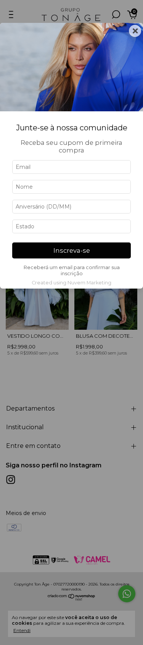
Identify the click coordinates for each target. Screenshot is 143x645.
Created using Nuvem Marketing (71, 283)
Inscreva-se (71, 250)
